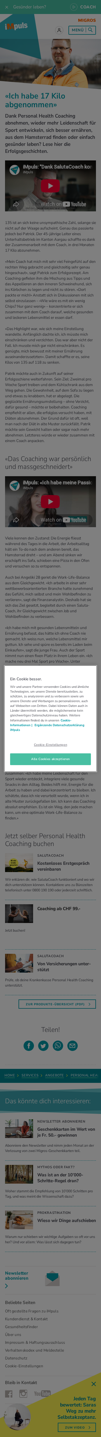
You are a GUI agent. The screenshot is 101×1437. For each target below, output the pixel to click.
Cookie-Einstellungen (50, 744)
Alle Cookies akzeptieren (50, 759)
